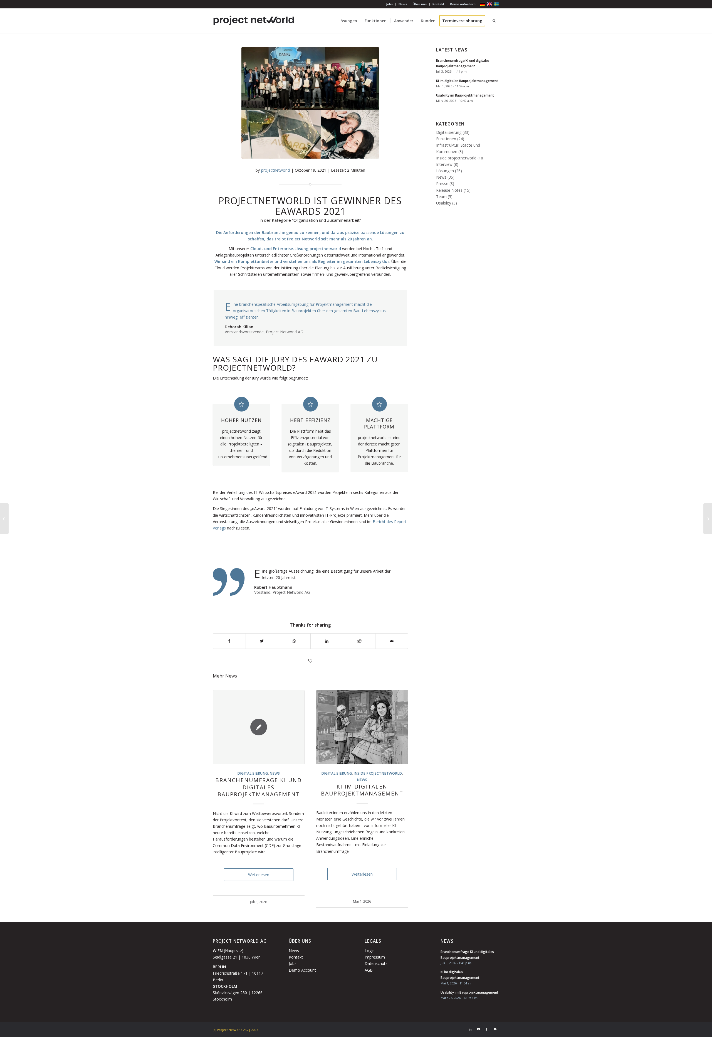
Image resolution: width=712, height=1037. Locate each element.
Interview (444, 164)
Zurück (221, 773)
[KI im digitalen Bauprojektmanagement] (362, 727)
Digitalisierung (252, 773)
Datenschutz (376, 963)
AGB (369, 970)
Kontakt (438, 4)
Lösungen (445, 170)
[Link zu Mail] (495, 1029)
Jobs (389, 4)
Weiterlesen (258, 874)
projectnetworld (275, 170)
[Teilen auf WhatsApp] (294, 641)
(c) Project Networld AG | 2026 (235, 1030)
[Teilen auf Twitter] (262, 641)
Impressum (375, 957)
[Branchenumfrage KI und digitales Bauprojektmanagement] (259, 727)
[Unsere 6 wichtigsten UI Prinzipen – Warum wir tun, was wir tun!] (707, 518)
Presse (442, 183)
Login (370, 950)
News (403, 4)
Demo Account (302, 970)
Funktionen (446, 138)
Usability (443, 203)
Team (441, 196)
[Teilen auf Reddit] (359, 641)
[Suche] (494, 21)
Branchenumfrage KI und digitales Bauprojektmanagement (258, 787)
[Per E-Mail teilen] (391, 641)
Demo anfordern (463, 4)
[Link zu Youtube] (478, 1029)
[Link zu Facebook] (487, 1029)
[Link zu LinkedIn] (470, 1029)
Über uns (420, 4)
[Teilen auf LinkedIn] (327, 641)
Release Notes (449, 190)
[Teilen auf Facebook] (229, 641)
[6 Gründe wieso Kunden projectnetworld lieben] (4, 518)
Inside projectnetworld (377, 773)
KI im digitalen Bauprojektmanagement (362, 790)
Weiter (399, 773)
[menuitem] (389, 4)
